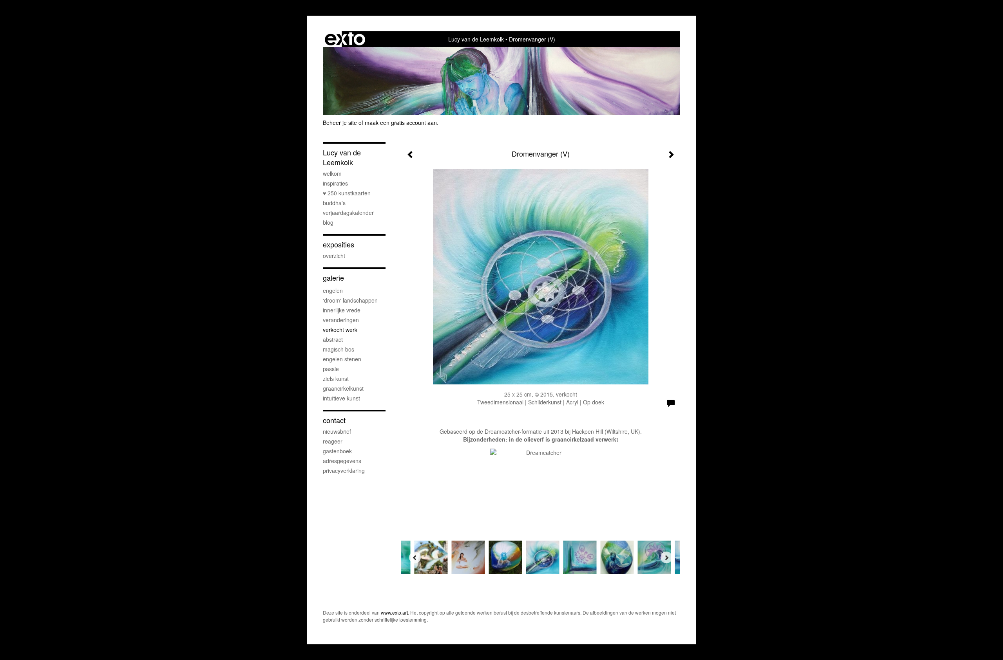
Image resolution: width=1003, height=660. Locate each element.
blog (328, 222)
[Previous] (415, 557)
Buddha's (334, 203)
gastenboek (337, 451)
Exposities (338, 244)
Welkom (332, 173)
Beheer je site (340, 122)
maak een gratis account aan (401, 122)
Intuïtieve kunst (341, 398)
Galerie (333, 278)
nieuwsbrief (337, 431)
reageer (332, 441)
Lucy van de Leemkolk (476, 39)
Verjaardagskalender (348, 212)
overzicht (334, 256)
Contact (334, 420)
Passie (331, 369)
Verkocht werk (340, 330)
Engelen (333, 290)
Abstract (333, 339)
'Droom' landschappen (350, 300)
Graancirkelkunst (343, 388)
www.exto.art (394, 612)
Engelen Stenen (342, 359)
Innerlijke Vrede (341, 310)
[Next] (666, 557)
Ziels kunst (336, 378)
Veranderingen (341, 320)
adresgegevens (342, 461)
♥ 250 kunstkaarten (347, 193)
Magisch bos (338, 349)
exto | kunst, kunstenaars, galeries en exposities (345, 39)
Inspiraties (335, 183)
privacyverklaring (344, 470)
